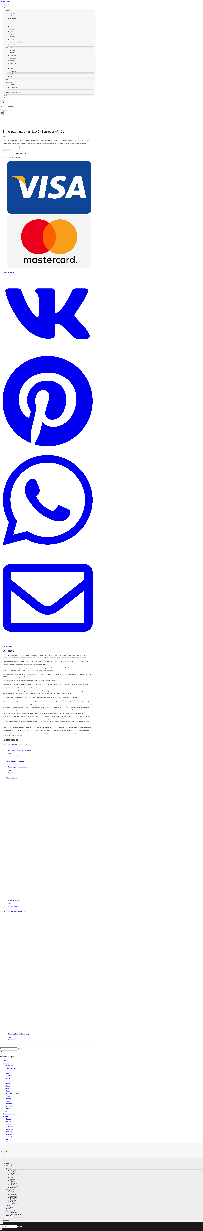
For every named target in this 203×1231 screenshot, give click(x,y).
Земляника (13, 58)
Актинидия (13, 18)
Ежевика (12, 52)
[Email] (48, 642)
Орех (7, 79)
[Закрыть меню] (0, 1160)
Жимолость (9, 1126)
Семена (8, 90)
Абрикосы (12, 13)
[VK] (48, 353)
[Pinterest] (48, 447)
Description (9, 646)
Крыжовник (13, 63)
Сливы (12, 31)
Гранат (8, 1086)
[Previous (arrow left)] (0, 1157)
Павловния (13, 84)
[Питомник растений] (5, 1)
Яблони (12, 39)
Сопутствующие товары (13, 92)
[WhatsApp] (48, 551)
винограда (9, 655)
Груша (8, 1088)
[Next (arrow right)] (2, 1157)
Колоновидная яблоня (16, 42)
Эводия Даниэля (14, 87)
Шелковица (13, 36)
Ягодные (5, 1116)
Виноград (12, 50)
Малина (12, 68)
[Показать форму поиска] (2, 101)
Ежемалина (13, 55)
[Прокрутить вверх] (1, 1151)
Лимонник (12, 66)
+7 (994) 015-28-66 (8, 106)
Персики (12, 29)
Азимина (12, 15)
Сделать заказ (6, 150)
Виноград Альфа (14, 900)
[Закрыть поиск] (1, 1223)
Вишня (12, 21)
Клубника (12, 60)
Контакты (7, 97)
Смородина (13, 71)
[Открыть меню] (2, 113)
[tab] (49, 646)
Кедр (11, 76)
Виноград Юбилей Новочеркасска (19, 750)
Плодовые (6, 1073)
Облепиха (12, 44)
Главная (6, 5)
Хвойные (9, 1205)
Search (19, 1226)
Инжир (11, 26)
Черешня (12, 34)
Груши (11, 23)
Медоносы (6, 1063)
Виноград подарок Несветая (17, 767)
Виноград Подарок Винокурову (18, 1034)
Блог (5, 95)
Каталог (5, 1166)
